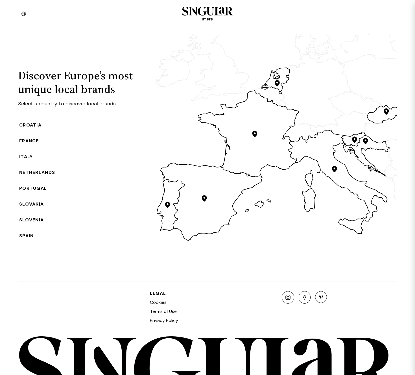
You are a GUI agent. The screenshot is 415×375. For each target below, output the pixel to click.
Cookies (158, 302)
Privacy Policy (164, 320)
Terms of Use (163, 311)
